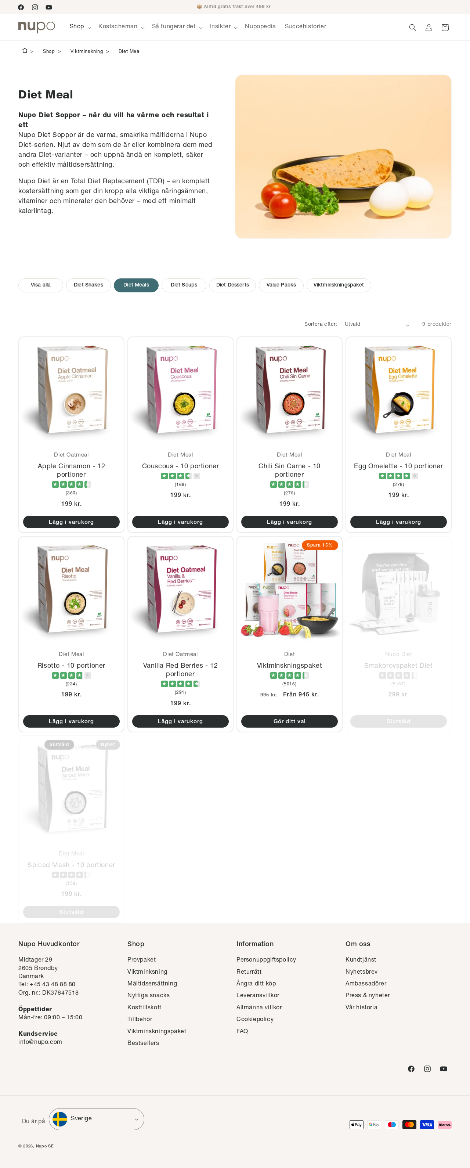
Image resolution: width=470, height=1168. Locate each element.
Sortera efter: (320, 324)
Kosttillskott (144, 1008)
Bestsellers (143, 1044)
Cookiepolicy (255, 1020)
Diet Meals (136, 285)
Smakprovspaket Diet (398, 666)
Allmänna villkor (259, 1008)
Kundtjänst (361, 960)
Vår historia (361, 1008)
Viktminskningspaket (339, 285)
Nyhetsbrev (362, 973)
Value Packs (281, 285)
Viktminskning (86, 52)
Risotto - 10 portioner (71, 666)
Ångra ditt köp (256, 984)
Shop (49, 52)
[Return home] (25, 51)
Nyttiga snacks (148, 996)
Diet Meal (130, 52)
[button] (79, 27)
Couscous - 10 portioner (180, 467)
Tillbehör (139, 1020)
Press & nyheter (368, 996)
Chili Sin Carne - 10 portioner (289, 471)
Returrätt (248, 973)
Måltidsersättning (152, 984)
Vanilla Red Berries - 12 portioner (180, 670)
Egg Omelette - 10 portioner (398, 467)
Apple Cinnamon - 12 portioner (71, 471)
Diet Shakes (88, 285)
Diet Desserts (232, 285)
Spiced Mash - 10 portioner (71, 865)
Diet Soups (184, 285)
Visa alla (41, 285)
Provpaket (141, 960)
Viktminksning (147, 973)
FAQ (242, 1032)
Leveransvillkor (257, 996)
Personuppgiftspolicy (266, 960)
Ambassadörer (366, 984)
